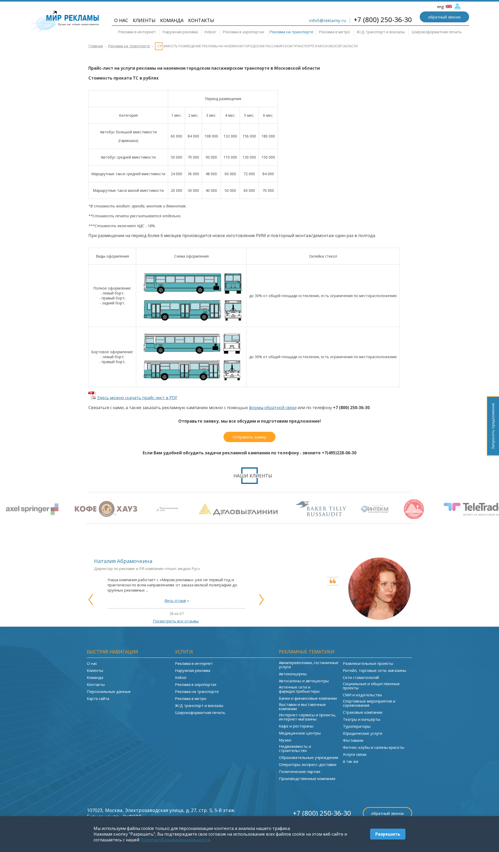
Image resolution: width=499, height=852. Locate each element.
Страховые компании (362, 712)
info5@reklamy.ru (327, 20)
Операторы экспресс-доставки (307, 764)
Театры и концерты (361, 719)
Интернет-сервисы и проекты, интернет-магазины (307, 717)
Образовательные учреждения (308, 757)
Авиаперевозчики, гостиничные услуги (308, 664)
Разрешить (387, 834)
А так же (350, 761)
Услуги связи (354, 754)
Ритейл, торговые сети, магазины (374, 670)
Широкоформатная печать (436, 31)
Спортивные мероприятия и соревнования (369, 703)
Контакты (201, 20)
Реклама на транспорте (291, 31)
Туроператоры (357, 726)
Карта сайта (98, 698)
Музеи (285, 740)
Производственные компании (307, 778)
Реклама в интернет (137, 31)
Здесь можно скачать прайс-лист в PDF (137, 398)
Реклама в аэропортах (243, 31)
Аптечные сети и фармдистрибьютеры (299, 689)
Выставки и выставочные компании (302, 706)
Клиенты (144, 20)
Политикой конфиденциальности (175, 840)
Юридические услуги (362, 733)
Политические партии (299, 771)
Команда (171, 20)
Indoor (210, 31)
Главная (95, 45)
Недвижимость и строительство (295, 748)
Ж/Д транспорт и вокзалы (381, 31)
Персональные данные (109, 691)
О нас (121, 20)
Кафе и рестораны (296, 726)
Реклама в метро (334, 31)
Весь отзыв (175, 600)
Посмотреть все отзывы (176, 621)
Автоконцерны (293, 674)
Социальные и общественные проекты (371, 685)
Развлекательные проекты (368, 663)
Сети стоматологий (361, 677)
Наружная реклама (180, 31)
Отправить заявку (249, 437)
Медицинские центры (300, 733)
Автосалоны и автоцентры (304, 681)
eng (441, 6)
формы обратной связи (273, 407)
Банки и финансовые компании (308, 698)
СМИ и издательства (362, 695)
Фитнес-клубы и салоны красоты (373, 747)
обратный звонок (444, 16)
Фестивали (353, 740)
